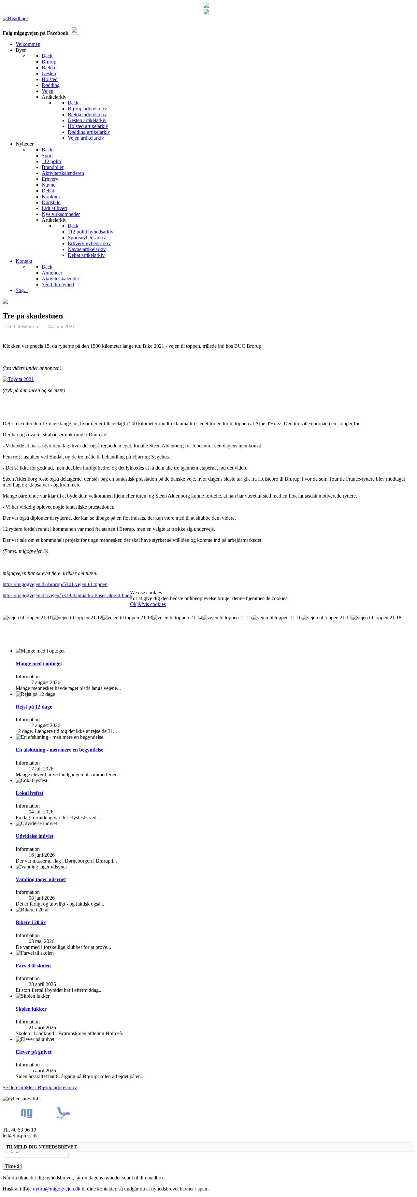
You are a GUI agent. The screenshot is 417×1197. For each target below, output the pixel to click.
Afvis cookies (151, 604)
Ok (133, 604)
